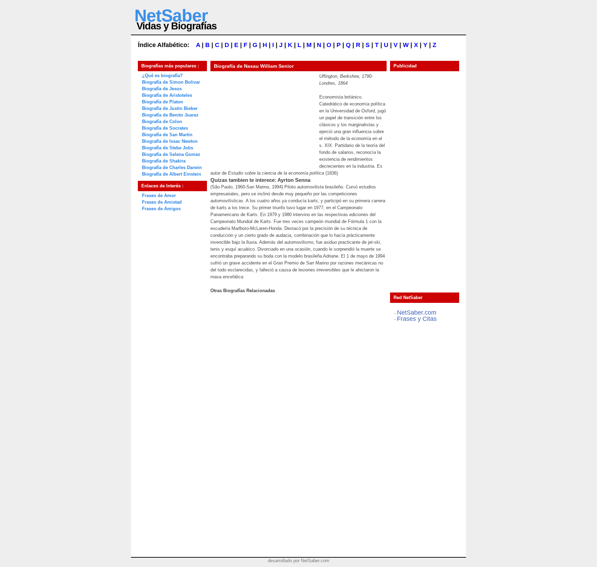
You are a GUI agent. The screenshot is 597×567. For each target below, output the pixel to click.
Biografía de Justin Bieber (170, 108)
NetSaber (171, 15)
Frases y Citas (417, 318)
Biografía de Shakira (164, 161)
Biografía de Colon (162, 121)
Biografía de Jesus (162, 88)
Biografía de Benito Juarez (170, 115)
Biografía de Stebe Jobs (167, 147)
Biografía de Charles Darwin (172, 167)
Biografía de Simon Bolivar (171, 82)
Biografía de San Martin (167, 134)
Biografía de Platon (162, 101)
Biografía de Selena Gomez (171, 154)
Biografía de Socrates (165, 128)
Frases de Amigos (161, 208)
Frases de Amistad (162, 202)
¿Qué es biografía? (162, 75)
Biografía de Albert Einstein (171, 174)
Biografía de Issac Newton (170, 141)
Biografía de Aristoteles (167, 95)
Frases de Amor (159, 195)
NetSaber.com (416, 312)
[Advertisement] (262, 116)
